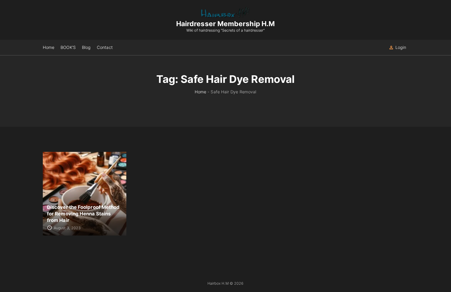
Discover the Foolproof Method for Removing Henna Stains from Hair (83, 213)
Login (400, 47)
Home (200, 91)
